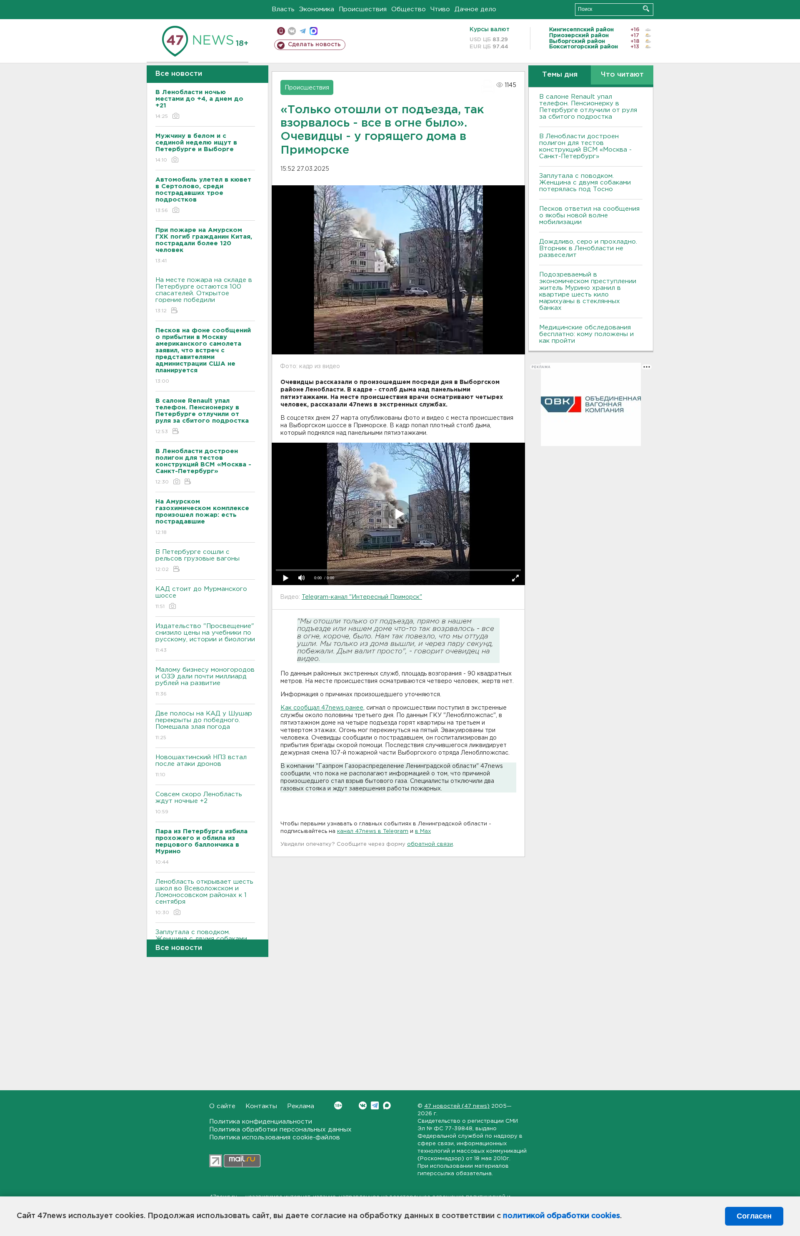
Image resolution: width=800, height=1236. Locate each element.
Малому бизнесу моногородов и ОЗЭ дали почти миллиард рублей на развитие (205, 681)
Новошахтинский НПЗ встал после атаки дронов (201, 766)
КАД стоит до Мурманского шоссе (201, 597)
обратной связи (430, 844)
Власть (283, 9)
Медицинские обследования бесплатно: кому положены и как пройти (586, 334)
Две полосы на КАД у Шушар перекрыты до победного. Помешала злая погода (203, 725)
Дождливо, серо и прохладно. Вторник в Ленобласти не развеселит (588, 248)
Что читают (622, 75)
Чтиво (440, 9)
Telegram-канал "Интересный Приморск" (362, 597)
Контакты (261, 1106)
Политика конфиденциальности (260, 1121)
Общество (408, 9)
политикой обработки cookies (561, 1216)
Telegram (375, 1105)
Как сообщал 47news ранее (321, 707)
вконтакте (292, 31)
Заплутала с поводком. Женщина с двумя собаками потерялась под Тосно (585, 182)
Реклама (300, 1106)
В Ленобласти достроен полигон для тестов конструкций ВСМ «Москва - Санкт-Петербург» (585, 146)
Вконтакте (363, 1105)
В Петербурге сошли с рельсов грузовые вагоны (197, 560)
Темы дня (560, 75)
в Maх (423, 831)
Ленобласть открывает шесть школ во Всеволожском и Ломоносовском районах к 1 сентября (204, 897)
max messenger (314, 31)
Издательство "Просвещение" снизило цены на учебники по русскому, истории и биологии (205, 638)
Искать (646, 8)
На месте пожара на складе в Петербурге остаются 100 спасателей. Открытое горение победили (203, 295)
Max (387, 1105)
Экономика (316, 9)
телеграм (303, 31)
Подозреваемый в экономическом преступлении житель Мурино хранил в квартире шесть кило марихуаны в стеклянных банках (587, 291)
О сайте (222, 1106)
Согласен (754, 1216)
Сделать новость (314, 44)
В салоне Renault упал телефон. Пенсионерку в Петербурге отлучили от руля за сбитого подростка (588, 107)
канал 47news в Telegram (372, 831)
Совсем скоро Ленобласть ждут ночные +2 (198, 803)
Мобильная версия (281, 31)
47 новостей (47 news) (457, 1106)
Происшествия (363, 9)
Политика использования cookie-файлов (274, 1137)
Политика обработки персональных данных (280, 1129)
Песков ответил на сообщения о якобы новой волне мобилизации (589, 215)
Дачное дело (475, 9)
